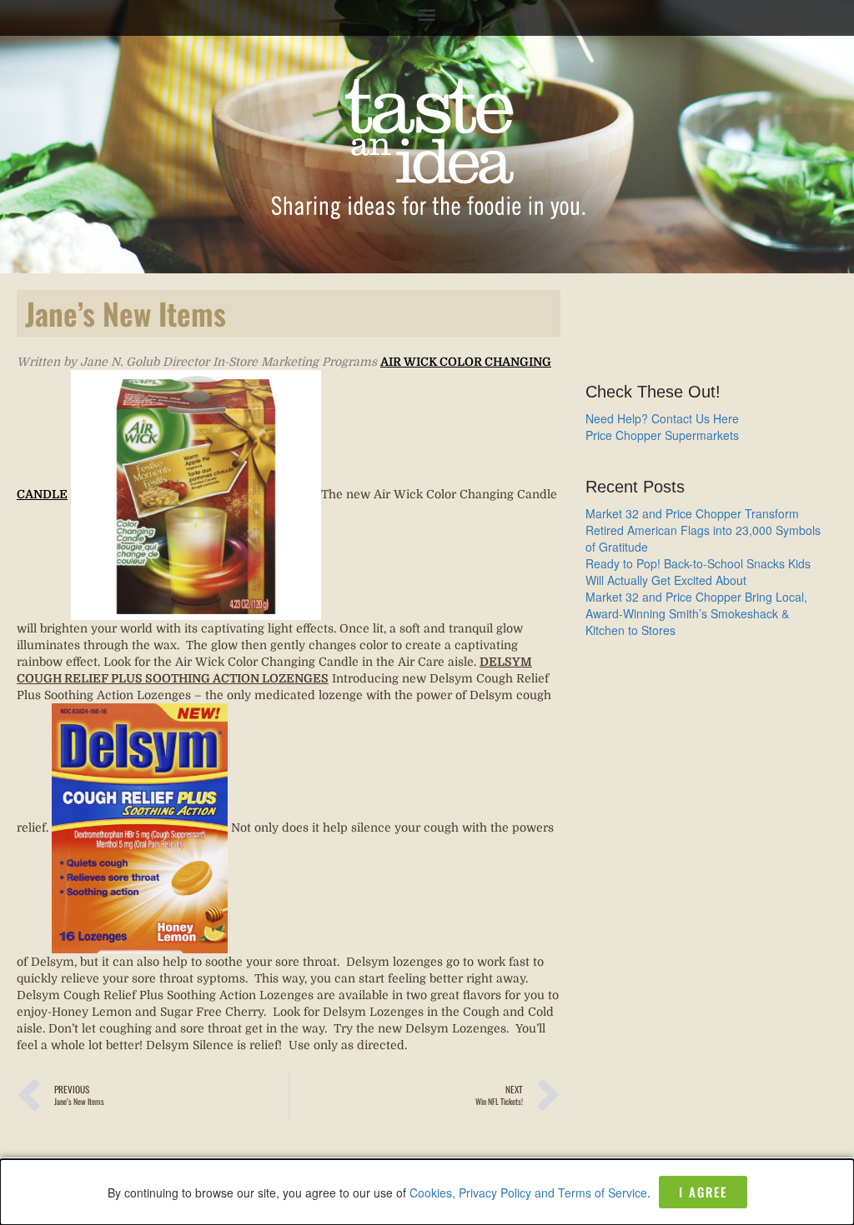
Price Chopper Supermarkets (662, 435)
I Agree (703, 1191)
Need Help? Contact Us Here (662, 418)
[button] (427, 14)
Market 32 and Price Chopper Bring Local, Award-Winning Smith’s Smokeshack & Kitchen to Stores (696, 613)
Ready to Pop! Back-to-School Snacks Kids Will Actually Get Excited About (698, 571)
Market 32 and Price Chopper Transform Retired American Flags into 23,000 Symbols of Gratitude (703, 530)
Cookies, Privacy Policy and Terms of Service (528, 1192)
